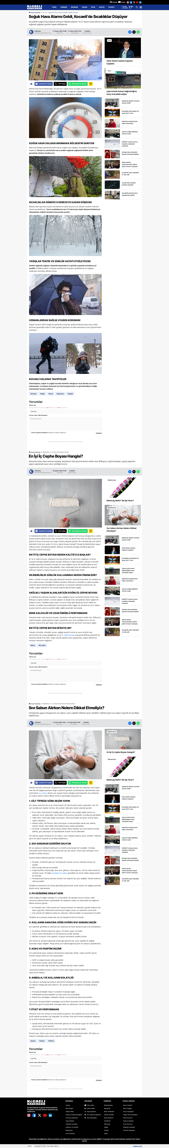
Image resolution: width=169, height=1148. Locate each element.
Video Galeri (91, 1108)
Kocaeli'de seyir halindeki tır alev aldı (130, 174)
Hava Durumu (128, 1118)
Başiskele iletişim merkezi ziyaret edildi (130, 102)
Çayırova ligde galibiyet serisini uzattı (130, 133)
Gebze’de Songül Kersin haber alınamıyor (130, 122)
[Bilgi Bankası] (123, 487)
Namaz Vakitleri (128, 1121)
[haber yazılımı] (137, 1146)
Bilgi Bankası (46, 452)
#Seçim (33, 1041)
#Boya (33, 645)
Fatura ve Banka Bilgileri (74, 1115)
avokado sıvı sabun (59, 873)
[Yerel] (123, 48)
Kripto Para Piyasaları (130, 1115)
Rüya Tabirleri (108, 1118)
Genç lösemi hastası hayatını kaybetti (128, 549)
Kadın (106, 1133)
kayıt (59, 407)
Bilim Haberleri (109, 1111)
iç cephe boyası (68, 635)
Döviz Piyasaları (128, 1111)
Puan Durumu (128, 1124)
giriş (47, 407)
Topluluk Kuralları (72, 1124)
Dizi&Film (107, 1121)
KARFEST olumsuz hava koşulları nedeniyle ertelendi (130, 144)
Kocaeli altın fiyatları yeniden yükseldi (129, 184)
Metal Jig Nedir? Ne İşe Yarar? (120, 500)
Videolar (123, 2)
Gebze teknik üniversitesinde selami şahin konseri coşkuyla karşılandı (129, 164)
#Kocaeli (33, 394)
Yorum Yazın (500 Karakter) (38, 415)
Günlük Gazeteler (129, 1130)
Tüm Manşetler (92, 1118)
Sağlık (106, 1127)
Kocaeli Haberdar (35, 12)
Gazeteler (114, 2)
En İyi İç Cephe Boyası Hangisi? (121, 752)
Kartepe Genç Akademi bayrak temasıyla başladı (130, 153)
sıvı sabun (43, 793)
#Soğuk (70, 394)
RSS (30, 1146)
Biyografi (107, 1108)
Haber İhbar (70, 1111)
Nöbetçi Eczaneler (129, 1127)
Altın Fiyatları (127, 1108)
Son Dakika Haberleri (94, 1115)
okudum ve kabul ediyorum (48, 432)
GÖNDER (99, 433)
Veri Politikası (70, 1133)
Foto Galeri (90, 1105)
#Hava (51, 394)
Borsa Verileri (127, 1105)
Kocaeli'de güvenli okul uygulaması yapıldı (129, 194)
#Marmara (60, 394)
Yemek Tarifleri (109, 1115)
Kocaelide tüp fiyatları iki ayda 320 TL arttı (130, 112)
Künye (68, 1105)
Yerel (44, 12)
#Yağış (42, 394)
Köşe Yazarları (91, 1111)
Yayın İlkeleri (70, 1121)
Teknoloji (107, 1124)
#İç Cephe (42, 645)
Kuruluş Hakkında (72, 1118)
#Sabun (41, 1041)
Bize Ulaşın (69, 1108)
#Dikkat (51, 1041)
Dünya (106, 1130)
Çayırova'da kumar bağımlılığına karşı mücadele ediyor (128, 570)
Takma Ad (32, 405)
